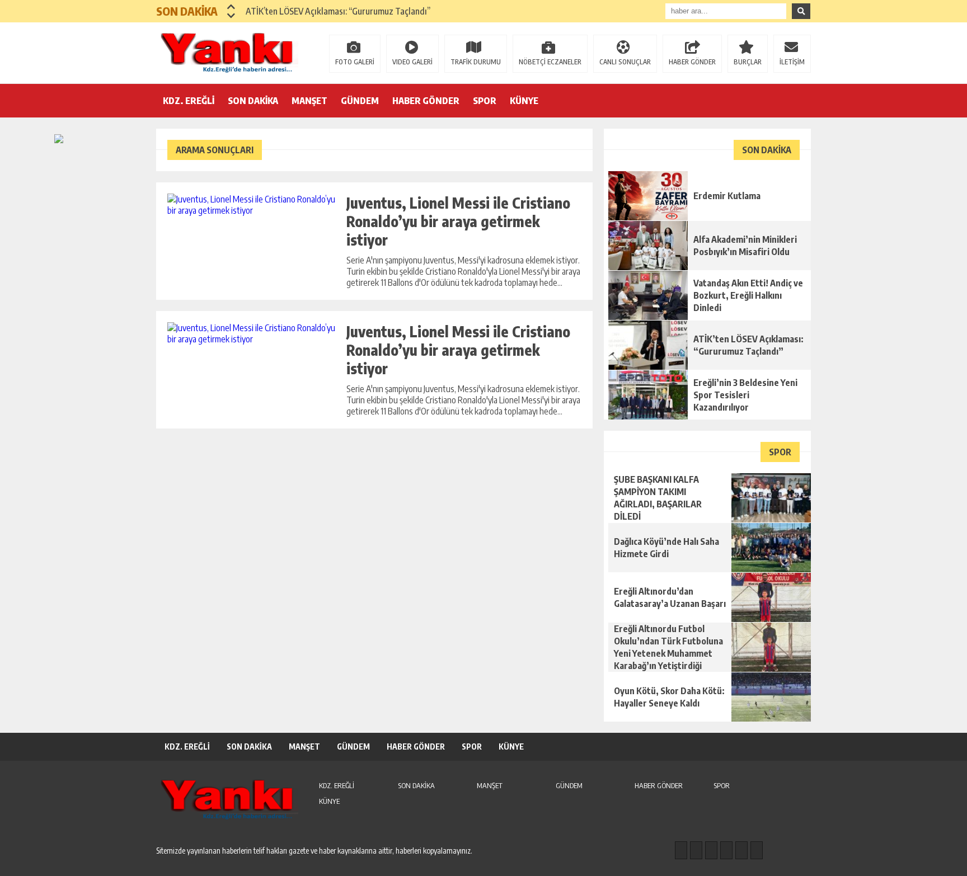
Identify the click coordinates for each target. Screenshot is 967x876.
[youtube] (756, 850)
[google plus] (726, 850)
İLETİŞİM (792, 62)
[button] (231, 6)
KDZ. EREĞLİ (188, 100)
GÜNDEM (360, 100)
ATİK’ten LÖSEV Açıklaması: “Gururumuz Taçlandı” (338, 11)
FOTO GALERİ (354, 62)
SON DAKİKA (253, 100)
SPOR (484, 100)
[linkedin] (741, 850)
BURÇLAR (748, 62)
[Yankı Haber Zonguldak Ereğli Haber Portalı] (229, 52)
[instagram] (696, 850)
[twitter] (711, 850)
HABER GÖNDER (692, 62)
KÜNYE (524, 100)
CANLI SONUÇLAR (625, 62)
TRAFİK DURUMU (475, 62)
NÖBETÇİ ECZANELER (550, 62)
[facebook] (681, 850)
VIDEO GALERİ (412, 62)
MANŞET (309, 100)
